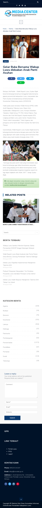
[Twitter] (19, 5)
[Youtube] (25, 5)
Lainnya (5, 324)
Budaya (5, 311)
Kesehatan (6, 320)
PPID (10, 451)
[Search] (38, 2)
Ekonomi (6, 315)
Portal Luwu (12, 449)
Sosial (5, 356)
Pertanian (6, 352)
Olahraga (6, 329)
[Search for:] (9, 2)
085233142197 (15, 468)
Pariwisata (6, 333)
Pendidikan (6, 347)
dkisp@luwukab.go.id (16, 471)
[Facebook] (17, 5)
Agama (5, 306)
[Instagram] (22, 5)
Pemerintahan (7, 343)
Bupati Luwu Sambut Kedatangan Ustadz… (18, 224)
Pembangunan (8, 338)
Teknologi (6, 361)
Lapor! (10, 454)
